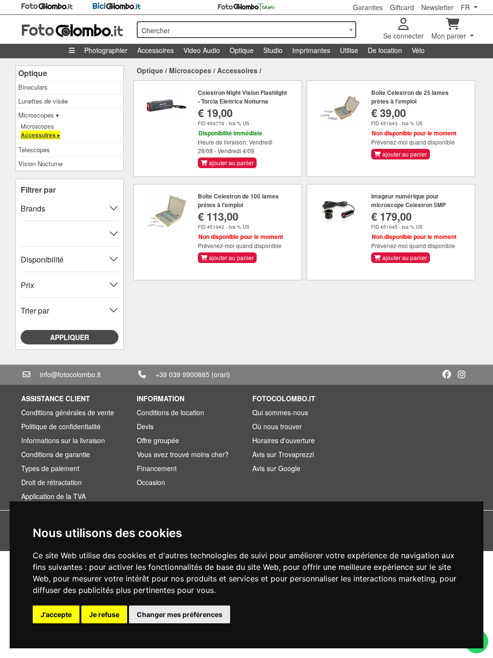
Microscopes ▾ (38, 114)
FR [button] (466, 7)
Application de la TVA (53, 496)
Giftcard (402, 7)
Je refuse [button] (104, 614)
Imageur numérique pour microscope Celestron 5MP (408, 200)
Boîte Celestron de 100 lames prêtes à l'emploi (238, 200)
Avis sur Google (276, 468)
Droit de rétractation (51, 482)
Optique (242, 50)
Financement (157, 468)
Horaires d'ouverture (283, 440)
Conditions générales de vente (67, 412)
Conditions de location (170, 412)
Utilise (349, 50)
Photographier (106, 50)
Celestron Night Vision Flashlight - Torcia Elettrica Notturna (242, 96)
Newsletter (437, 7)
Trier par (35, 310)
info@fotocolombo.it (70, 374)
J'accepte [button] (56, 614)
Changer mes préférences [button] (179, 614)
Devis (145, 426)
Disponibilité (42, 259)
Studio (273, 50)
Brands (33, 208)
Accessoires (155, 50)
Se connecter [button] (403, 35)
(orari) (220, 374)
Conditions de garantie (55, 454)
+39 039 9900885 (182, 374)
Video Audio (201, 50)
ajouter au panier (231, 162)
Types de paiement (50, 468)
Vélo (418, 50)
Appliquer (69, 337)
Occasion (151, 482)
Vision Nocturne (40, 163)
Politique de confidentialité (61, 426)
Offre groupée (158, 440)
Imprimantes (311, 50)
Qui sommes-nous (280, 412)
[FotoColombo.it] (73, 29)
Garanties (368, 7)
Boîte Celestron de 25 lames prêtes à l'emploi (410, 96)
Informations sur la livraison (63, 440)
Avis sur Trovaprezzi (283, 454)
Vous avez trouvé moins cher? (183, 454)
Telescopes (34, 149)
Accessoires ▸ (40, 135)
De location (385, 50)
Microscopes (37, 126)
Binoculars (33, 87)
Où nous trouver (277, 426)
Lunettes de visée (43, 100)
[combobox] (246, 29)
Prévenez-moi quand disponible (413, 142)
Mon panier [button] (449, 35)
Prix (27, 284)
